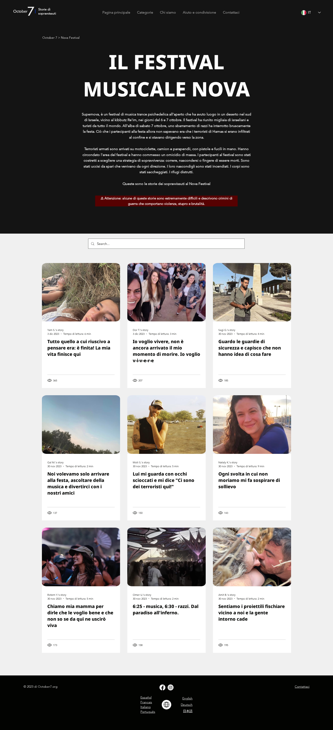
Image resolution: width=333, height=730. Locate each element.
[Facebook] (162, 687)
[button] (145, 12)
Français (146, 702)
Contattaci (302, 687)
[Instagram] (171, 687)
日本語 (188, 711)
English (187, 698)
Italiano (145, 707)
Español (146, 697)
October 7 (49, 38)
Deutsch (187, 705)
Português (147, 712)
